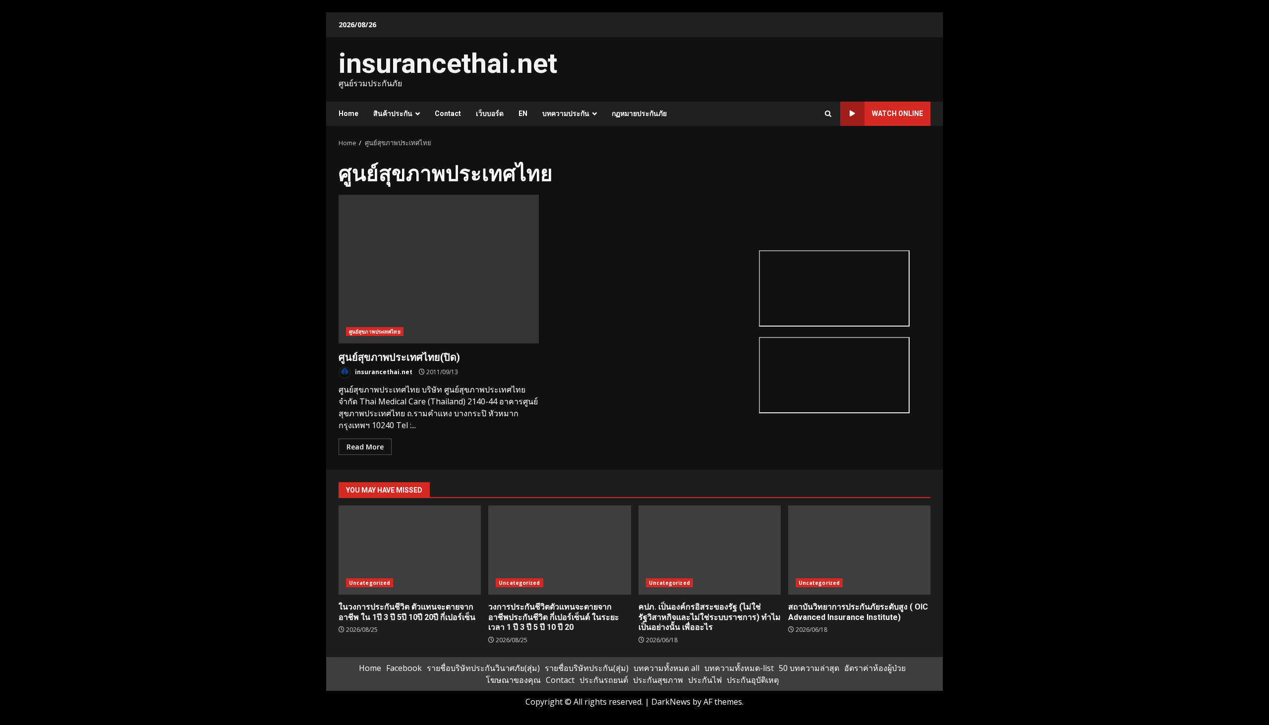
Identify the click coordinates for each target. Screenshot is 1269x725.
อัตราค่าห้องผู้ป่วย (875, 668)
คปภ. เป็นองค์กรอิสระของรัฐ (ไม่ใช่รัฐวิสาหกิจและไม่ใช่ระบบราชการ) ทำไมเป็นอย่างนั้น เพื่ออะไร (709, 550)
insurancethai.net (448, 63)
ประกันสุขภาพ (658, 679)
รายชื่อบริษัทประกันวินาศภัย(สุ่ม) (483, 668)
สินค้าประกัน (392, 113)
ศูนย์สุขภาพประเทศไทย (375, 331)
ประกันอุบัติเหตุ (753, 679)
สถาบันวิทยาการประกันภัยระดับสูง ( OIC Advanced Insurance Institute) (859, 550)
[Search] (828, 113)
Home (348, 113)
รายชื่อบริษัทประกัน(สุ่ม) (587, 668)
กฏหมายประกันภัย (639, 113)
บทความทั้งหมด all (666, 668)
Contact (448, 113)
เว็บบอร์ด (490, 113)
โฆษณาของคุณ (513, 679)
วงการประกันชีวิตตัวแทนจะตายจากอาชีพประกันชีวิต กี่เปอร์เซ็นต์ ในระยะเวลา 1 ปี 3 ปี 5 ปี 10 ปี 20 (559, 550)
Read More (365, 446)
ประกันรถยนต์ (603, 679)
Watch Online (897, 113)
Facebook (404, 668)
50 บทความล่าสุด (809, 668)
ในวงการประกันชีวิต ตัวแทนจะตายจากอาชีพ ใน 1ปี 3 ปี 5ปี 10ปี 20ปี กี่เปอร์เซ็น (410, 550)
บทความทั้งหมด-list (739, 668)
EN (523, 113)
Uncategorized (369, 582)
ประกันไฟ (705, 679)
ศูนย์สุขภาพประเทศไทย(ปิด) (439, 269)
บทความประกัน (565, 113)
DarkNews (671, 701)
